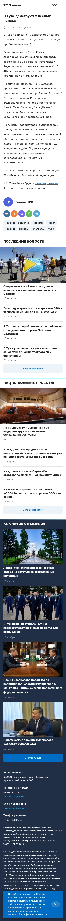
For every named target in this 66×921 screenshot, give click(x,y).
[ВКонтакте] (6, 213)
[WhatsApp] (29, 213)
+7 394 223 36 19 (12, 819)
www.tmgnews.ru (46, 183)
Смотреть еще (33, 757)
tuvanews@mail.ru (13, 807)
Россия (51, 222)
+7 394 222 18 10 (12, 792)
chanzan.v (38, 228)
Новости (38, 222)
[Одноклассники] (14, 213)
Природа (10, 228)
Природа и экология (17, 222)
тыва (51, 228)
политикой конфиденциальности (27, 914)
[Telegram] (36, 213)
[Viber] (21, 213)
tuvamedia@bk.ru (13, 796)
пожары (23, 228)
